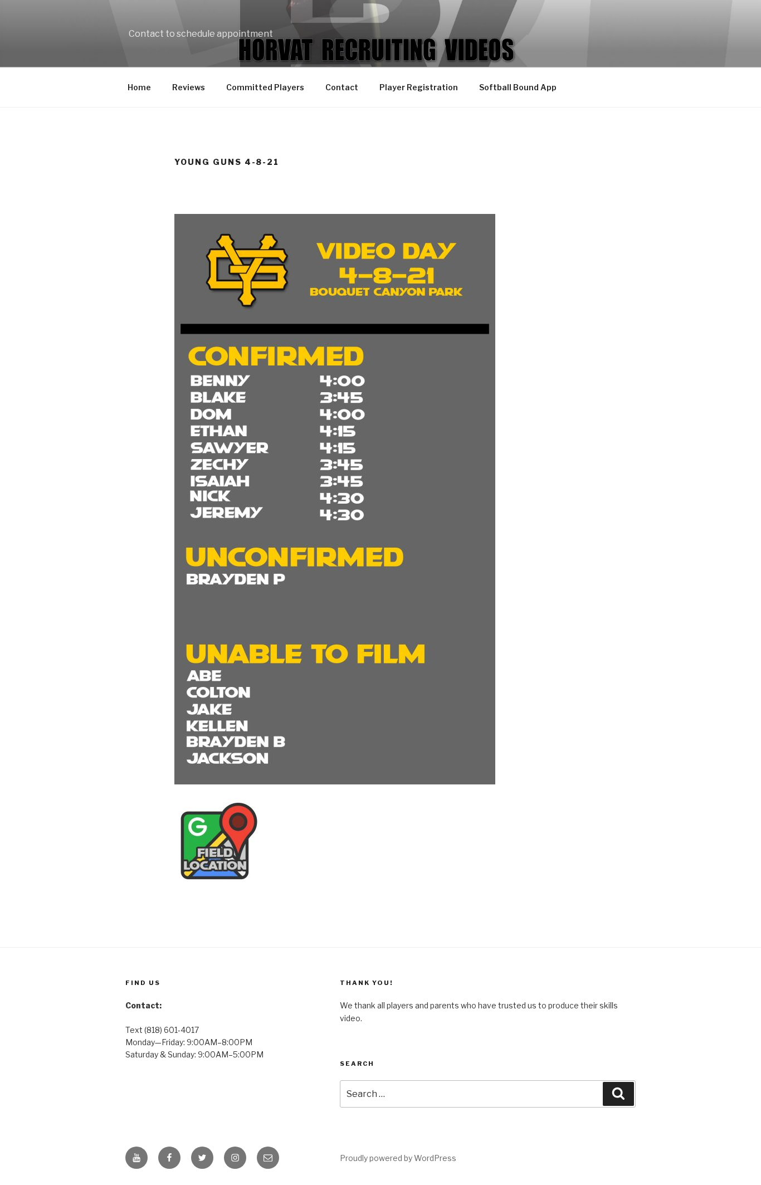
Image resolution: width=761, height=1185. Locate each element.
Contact (341, 87)
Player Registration (418, 87)
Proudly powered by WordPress (398, 1158)
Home (139, 87)
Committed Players (265, 87)
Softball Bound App (518, 87)
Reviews (188, 87)
